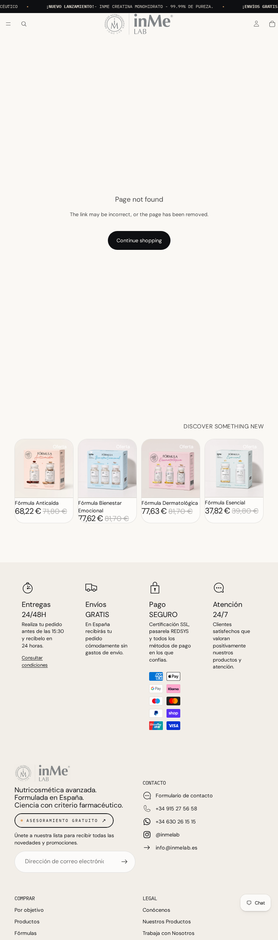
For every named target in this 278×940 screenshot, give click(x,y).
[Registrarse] (124, 861)
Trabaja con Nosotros (168, 933)
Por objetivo (29, 910)
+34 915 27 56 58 (176, 808)
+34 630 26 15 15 (176, 821)
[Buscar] (24, 24)
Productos (26, 921)
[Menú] (8, 24)
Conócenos (156, 910)
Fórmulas (25, 933)
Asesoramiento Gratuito (62, 820)
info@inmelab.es (176, 847)
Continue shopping (139, 240)
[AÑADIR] (59, 486)
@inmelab (168, 834)
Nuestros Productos (167, 921)
